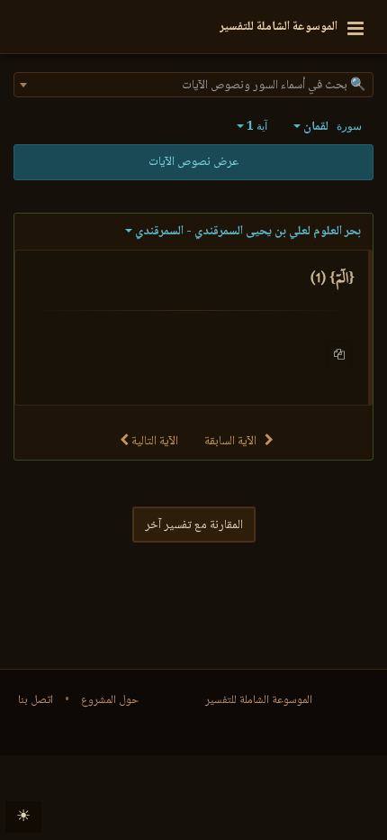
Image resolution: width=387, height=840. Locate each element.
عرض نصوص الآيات (193, 162)
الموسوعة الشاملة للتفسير (258, 700)
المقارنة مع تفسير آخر (194, 525)
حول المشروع (110, 700)
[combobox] (194, 84)
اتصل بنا (35, 700)
